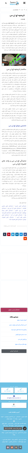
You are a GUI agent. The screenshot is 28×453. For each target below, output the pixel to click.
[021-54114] (20, 389)
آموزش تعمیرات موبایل (22, 320)
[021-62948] (7, 389)
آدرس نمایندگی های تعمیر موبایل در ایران (18, 325)
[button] (6, 3)
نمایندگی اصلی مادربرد (20, 206)
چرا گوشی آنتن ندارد (22, 339)
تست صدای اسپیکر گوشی (21, 335)
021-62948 (7, 391)
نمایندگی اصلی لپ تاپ (16, 215)
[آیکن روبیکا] (16, 447)
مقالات (22, 9)
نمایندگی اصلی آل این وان (14, 208)
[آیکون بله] (20, 447)
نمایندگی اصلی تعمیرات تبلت (15, 219)
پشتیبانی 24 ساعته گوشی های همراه (19, 330)
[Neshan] (13, 404)
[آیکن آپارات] (8, 447)
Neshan (14, 406)
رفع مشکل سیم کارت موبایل (21, 344)
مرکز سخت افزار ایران (16, 213)
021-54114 (21, 391)
